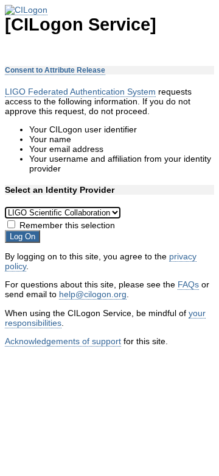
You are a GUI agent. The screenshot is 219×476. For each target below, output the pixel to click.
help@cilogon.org (93, 294)
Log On (22, 236)
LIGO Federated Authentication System (80, 91)
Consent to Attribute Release (55, 70)
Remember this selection (67, 225)
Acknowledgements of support (63, 341)
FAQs (188, 284)
